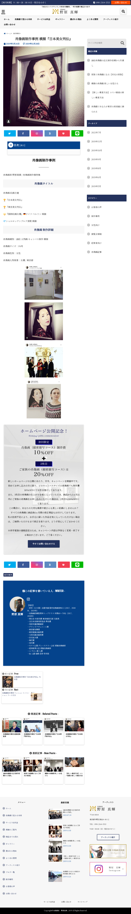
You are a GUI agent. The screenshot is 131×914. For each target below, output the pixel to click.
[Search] (122, 43)
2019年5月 (96, 186)
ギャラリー (60, 19)
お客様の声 (96, 207)
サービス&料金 (43, 19)
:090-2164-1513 (102, 2)
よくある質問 (92, 19)
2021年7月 (96, 132)
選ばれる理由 (75, 19)
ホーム (7, 19)
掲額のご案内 (11, 829)
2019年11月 (96, 141)
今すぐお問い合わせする (43, 543)
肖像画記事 (96, 251)
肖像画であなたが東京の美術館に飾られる (107, 109)
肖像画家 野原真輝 (60, 910)
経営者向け (96, 243)
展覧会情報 (96, 234)
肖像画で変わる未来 (23, 19)
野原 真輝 (17, 614)
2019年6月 (96, 177)
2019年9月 (96, 159)
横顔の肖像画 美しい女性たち (104, 83)
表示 (22, 145)
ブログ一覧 (10, 872)
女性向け (95, 225)
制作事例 (8, 574)
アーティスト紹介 (110, 19)
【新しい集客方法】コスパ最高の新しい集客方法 (107, 95)
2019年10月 (96, 150)
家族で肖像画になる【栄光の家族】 (107, 74)
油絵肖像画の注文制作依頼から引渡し (107, 63)
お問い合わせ (121, 2)
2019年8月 (96, 168)
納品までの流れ (12, 836)
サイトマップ (82, 902)
